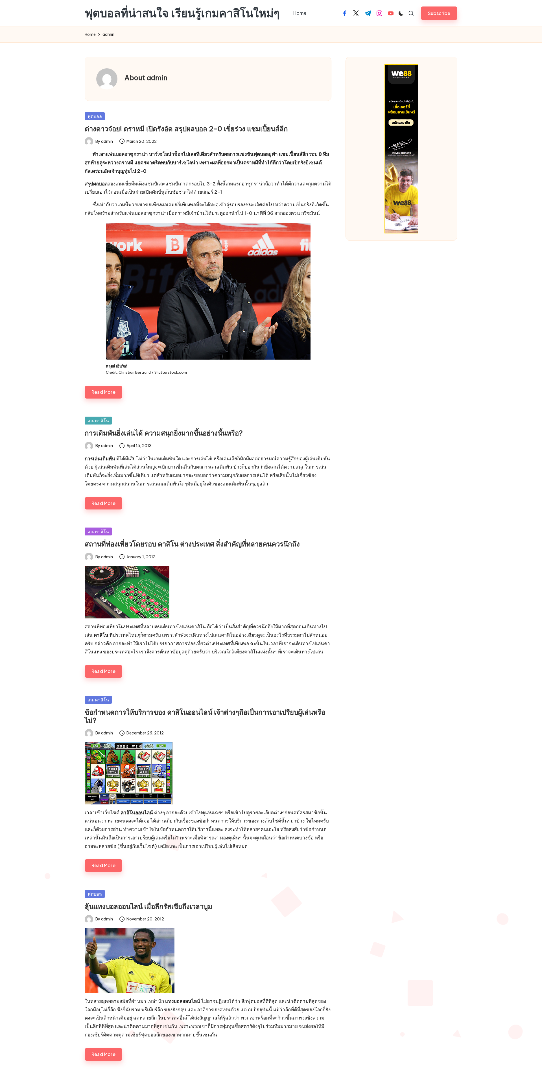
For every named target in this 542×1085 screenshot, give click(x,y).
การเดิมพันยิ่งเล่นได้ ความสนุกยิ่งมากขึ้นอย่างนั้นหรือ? (164, 433)
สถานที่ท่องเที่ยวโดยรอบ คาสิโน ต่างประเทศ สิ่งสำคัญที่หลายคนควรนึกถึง (192, 544)
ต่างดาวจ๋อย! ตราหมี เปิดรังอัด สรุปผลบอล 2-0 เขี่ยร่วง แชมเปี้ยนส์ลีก (186, 128)
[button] (439, 13)
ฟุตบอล (95, 116)
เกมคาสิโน (98, 420)
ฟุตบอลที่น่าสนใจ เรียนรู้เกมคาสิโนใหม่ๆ (182, 13)
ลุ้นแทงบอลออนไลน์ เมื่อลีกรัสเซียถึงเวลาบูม (148, 906)
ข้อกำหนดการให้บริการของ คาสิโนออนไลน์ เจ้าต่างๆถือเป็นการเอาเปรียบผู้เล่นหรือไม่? (205, 716)
